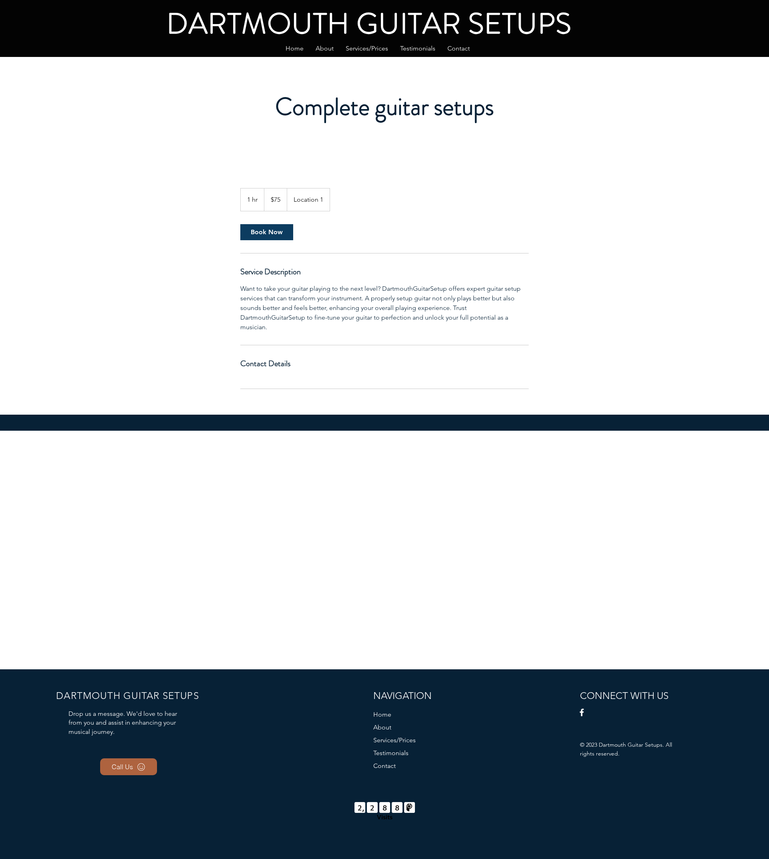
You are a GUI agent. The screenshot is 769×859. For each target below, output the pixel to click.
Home (382, 714)
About (382, 727)
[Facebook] (582, 712)
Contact (384, 766)
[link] (266, 232)
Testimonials (391, 753)
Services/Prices (394, 740)
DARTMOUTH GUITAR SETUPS (369, 23)
